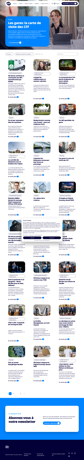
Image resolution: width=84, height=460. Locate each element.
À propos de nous (44, 3)
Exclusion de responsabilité (40, 454)
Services (15, 3)
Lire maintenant (14, 42)
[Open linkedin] (69, 453)
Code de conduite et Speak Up (58, 454)
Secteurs (20, 3)
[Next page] (24, 393)
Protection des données (27, 454)
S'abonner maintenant (50, 423)
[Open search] (52, 3)
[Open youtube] (69, 456)
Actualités (37, 3)
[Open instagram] (72, 453)
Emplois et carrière (28, 3)
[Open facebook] (75, 453)
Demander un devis (68, 3)
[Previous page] (6, 393)
